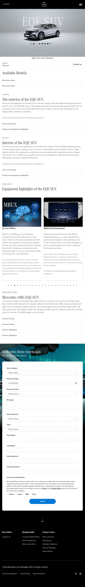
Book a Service (48, 537)
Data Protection (39, 573)
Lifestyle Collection (49, 544)
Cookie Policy (56, 488)
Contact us (6, 537)
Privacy (44, 488)
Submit (42, 501)
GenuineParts (47, 551)
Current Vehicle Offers (31, 537)
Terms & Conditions (9, 573)
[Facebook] (76, 573)
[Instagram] (80, 573)
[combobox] (42, 372)
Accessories (47, 540)
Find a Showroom (29, 540)
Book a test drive (28, 544)
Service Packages (49, 548)
